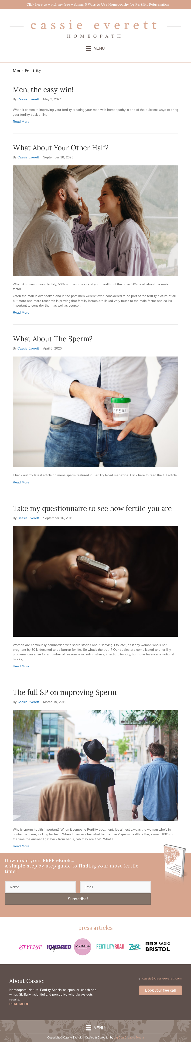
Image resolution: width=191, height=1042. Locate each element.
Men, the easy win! (43, 89)
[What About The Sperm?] (95, 411)
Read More (21, 121)
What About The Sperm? (52, 338)
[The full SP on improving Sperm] (95, 765)
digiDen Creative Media (129, 1037)
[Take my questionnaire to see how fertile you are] (95, 581)
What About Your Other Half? (61, 147)
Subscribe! (78, 898)
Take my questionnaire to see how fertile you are (92, 508)
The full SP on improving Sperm (65, 692)
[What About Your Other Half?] (95, 220)
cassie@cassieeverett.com (162, 978)
